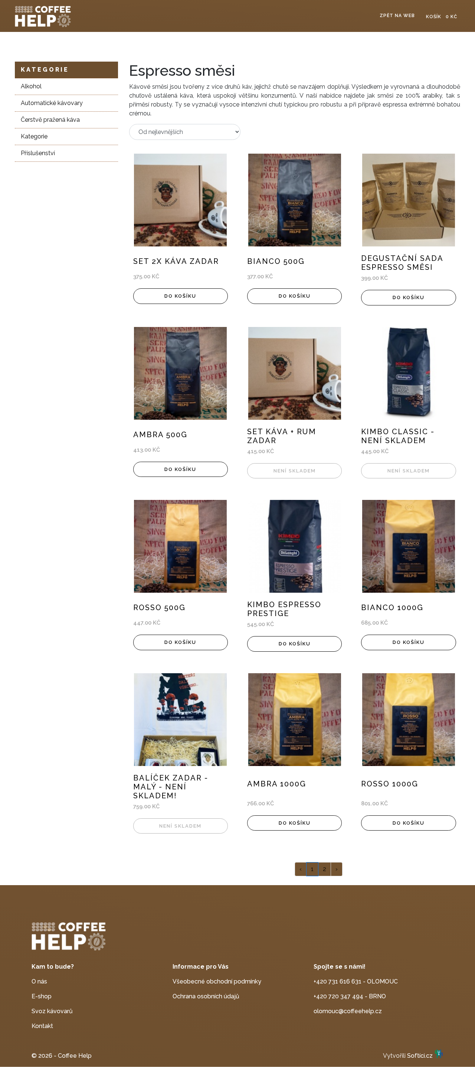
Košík (441, 16)
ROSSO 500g (159, 607)
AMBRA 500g (160, 434)
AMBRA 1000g (276, 783)
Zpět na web (397, 15)
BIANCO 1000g (392, 607)
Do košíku (180, 296)
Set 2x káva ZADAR (176, 261)
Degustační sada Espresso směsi (402, 263)
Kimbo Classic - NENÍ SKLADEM (398, 436)
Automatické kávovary (52, 103)
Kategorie (45, 69)
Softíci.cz (420, 1055)
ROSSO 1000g (389, 783)
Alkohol (31, 86)
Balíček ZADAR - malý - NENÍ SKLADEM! (170, 786)
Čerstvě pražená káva (50, 119)
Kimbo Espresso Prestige (284, 609)
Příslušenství (38, 153)
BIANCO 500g (276, 261)
